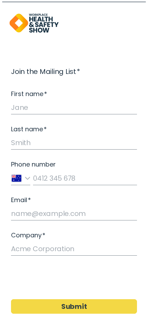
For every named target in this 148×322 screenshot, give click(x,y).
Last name (29, 129)
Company (28, 235)
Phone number (33, 164)
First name (29, 94)
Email (21, 200)
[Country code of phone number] (20, 178)
